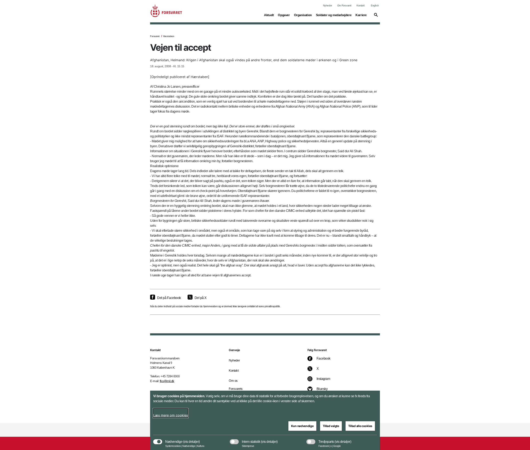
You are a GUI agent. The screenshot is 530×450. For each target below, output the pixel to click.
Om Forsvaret (344, 5)
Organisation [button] (303, 15)
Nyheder (327, 5)
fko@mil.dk (167, 381)
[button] (375, 16)
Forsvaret (155, 36)
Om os (233, 380)
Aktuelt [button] (269, 15)
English (375, 5)
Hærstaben (168, 36)
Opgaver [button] (284, 15)
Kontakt (360, 5)
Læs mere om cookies (170, 415)
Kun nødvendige (302, 426)
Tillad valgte (331, 426)
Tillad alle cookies (360, 426)
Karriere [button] (361, 15)
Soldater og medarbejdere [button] (333, 15)
